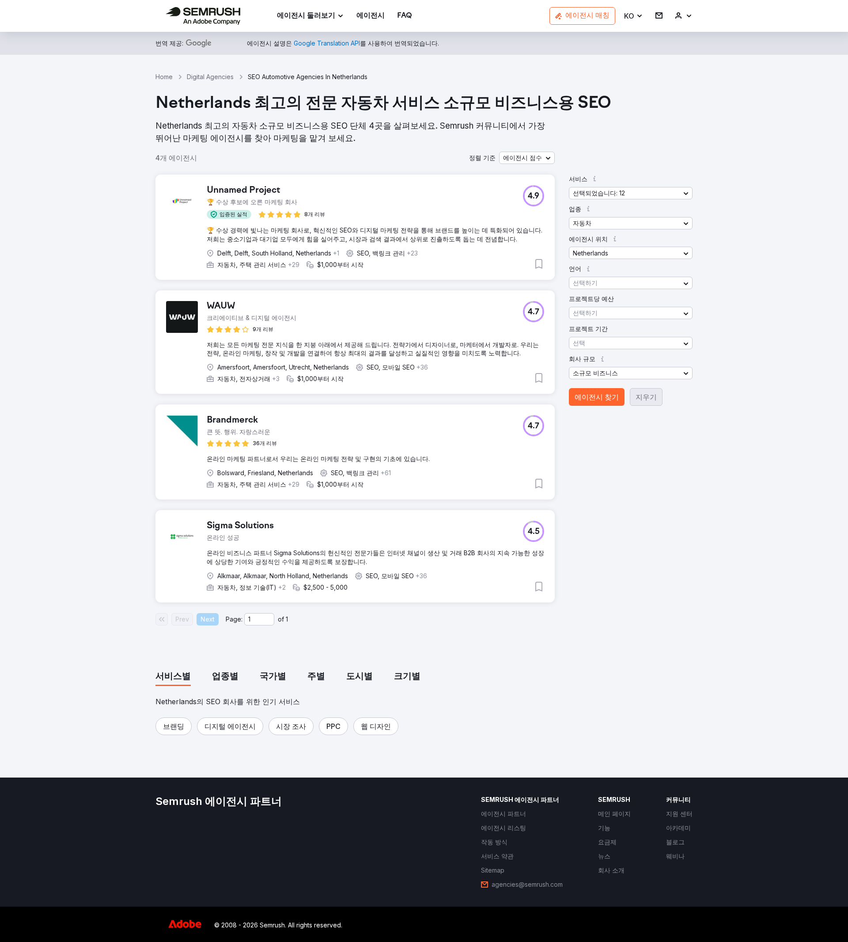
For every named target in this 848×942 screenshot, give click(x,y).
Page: (234, 619)
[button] (633, 16)
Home (164, 76)
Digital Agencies (210, 76)
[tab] (173, 677)
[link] (370, 16)
